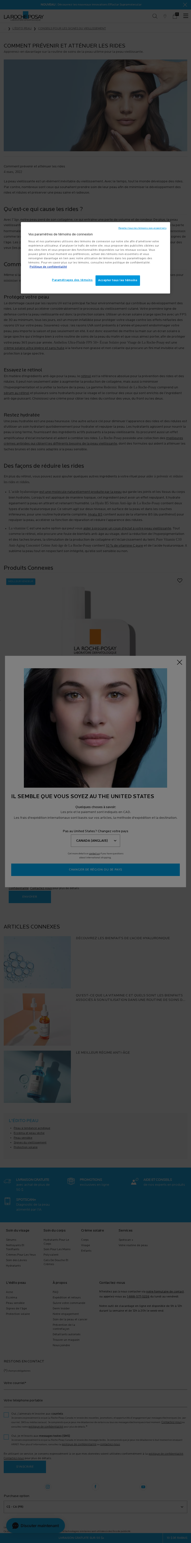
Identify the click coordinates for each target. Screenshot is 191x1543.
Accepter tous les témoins (117, 280)
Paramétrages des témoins (72, 280)
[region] (95, 258)
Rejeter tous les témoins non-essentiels (142, 228)
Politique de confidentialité (48, 266)
